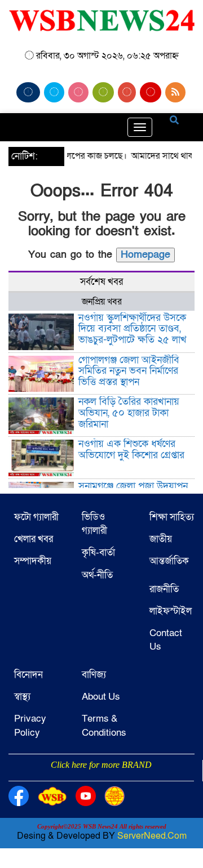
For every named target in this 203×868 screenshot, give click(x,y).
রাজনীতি (164, 589)
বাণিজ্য (94, 674)
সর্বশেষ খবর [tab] (101, 281)
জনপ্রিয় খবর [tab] (102, 302)
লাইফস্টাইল (170, 611)
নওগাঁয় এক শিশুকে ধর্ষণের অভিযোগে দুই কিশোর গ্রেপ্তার (131, 449)
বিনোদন (28, 674)
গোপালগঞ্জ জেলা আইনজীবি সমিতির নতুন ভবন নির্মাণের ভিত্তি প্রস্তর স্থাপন (128, 371)
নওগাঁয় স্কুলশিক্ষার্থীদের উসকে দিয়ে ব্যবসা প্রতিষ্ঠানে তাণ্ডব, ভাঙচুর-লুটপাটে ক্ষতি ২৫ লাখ (132, 329)
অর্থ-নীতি (97, 575)
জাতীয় (160, 539)
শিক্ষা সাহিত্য (171, 517)
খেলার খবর (33, 539)
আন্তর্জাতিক (169, 560)
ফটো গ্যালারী (36, 517)
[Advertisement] (101, 779)
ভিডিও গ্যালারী (94, 524)
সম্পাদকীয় (32, 560)
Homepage (145, 254)
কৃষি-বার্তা (98, 552)
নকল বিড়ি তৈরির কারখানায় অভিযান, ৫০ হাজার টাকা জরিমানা (128, 413)
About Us (101, 696)
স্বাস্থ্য (22, 696)
